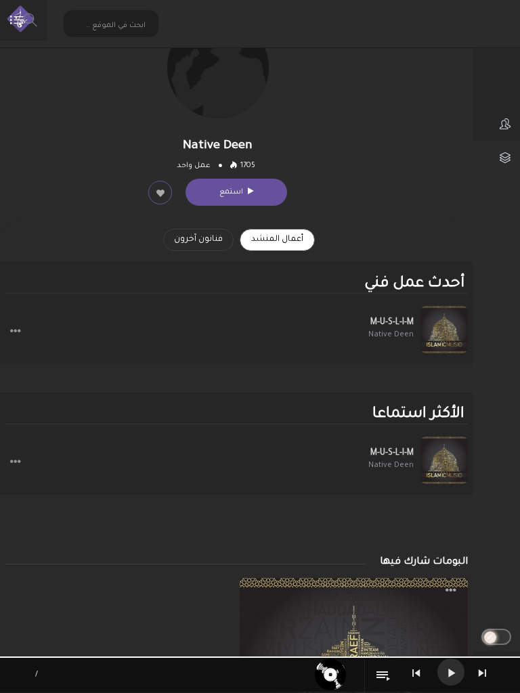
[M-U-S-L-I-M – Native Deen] (444, 329)
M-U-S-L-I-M (392, 323)
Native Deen (391, 335)
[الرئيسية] (496, 56)
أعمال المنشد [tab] (277, 239)
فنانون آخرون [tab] (198, 239)
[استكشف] (496, 90)
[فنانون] (496, 124)
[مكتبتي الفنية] (496, 158)
